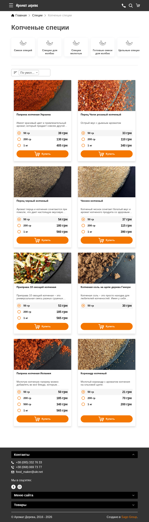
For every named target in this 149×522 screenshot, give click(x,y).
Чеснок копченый (92, 200)
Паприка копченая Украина (34, 114)
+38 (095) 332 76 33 (29, 462)
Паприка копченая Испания (34, 373)
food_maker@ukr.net (29, 471)
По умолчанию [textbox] (29, 72)
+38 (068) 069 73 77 (29, 467)
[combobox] (29, 72)
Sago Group (129, 517)
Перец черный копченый (32, 200)
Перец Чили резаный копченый (101, 114)
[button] (11, 5)
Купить (46, 153)
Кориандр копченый (94, 373)
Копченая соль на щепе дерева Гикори (106, 287)
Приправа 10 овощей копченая (36, 287)
